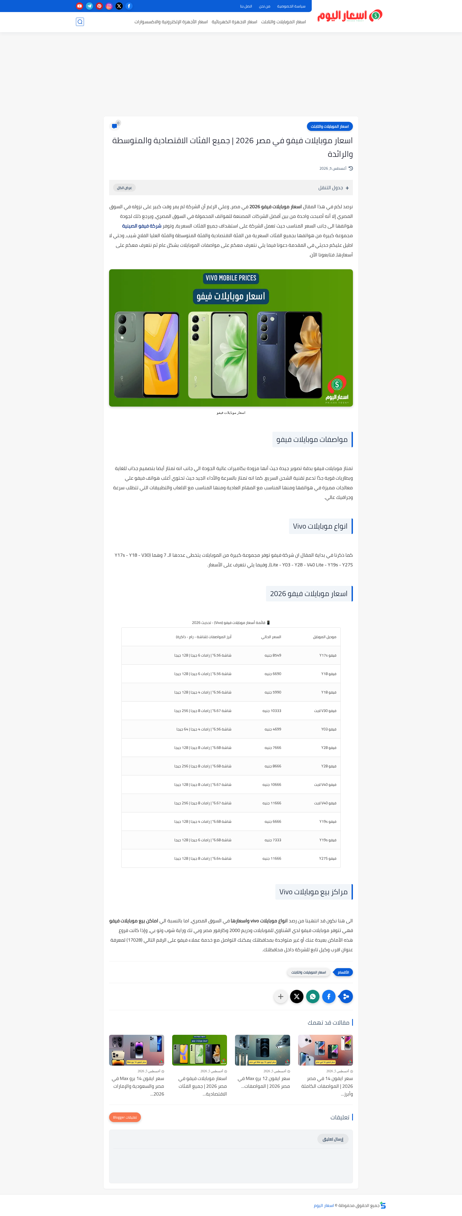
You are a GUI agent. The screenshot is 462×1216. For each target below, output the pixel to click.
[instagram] (109, 6)
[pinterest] (99, 6)
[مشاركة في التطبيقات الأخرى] (280, 996)
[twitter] (119, 6)
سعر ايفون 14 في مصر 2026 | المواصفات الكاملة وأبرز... (327, 1086)
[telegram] (89, 6)
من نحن (264, 6)
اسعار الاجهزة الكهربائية (234, 21)
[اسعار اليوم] (350, 15)
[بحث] (80, 22)
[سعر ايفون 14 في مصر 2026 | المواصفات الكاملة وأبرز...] (325, 1050)
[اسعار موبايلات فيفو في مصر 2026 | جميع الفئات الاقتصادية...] (199, 1050)
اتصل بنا (246, 6)
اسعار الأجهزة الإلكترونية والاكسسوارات (171, 21)
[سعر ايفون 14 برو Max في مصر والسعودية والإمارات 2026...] (136, 1050)
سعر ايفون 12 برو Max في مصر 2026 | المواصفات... (264, 1082)
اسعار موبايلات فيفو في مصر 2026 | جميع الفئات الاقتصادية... (202, 1086)
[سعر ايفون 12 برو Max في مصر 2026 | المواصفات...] (262, 1050)
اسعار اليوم (324, 1205)
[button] (329, 996)
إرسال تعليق (333, 1139)
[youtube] (79, 6)
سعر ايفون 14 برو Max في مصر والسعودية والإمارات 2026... (138, 1086)
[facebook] (129, 6)
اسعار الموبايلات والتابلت (283, 21)
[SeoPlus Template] (383, 1205)
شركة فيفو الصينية (141, 225)
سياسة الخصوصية (291, 6)
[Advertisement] (231, 74)
